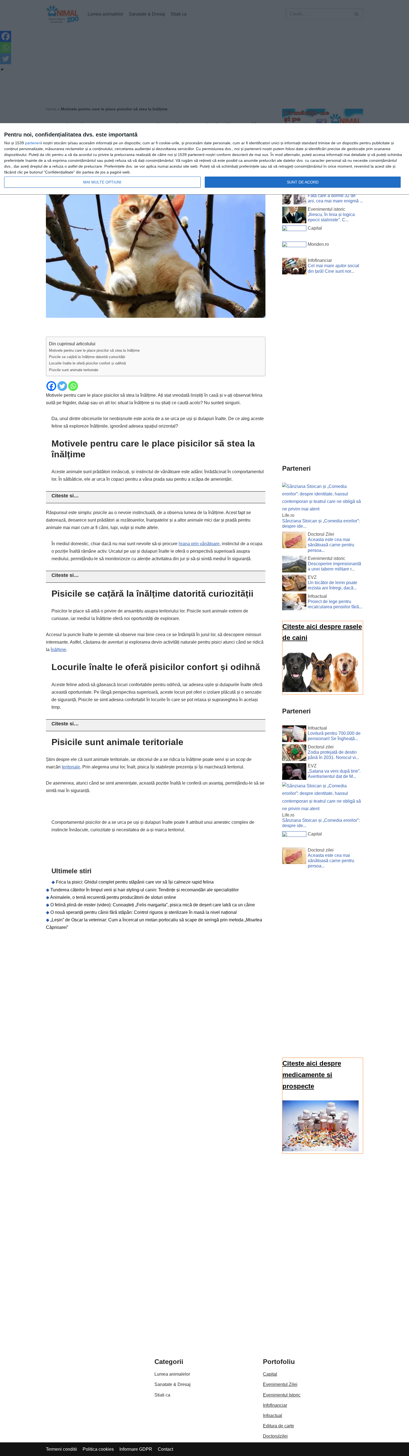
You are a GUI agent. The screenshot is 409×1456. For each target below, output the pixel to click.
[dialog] (204, 159)
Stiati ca (162, 1395)
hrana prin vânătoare (199, 543)
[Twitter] (62, 386)
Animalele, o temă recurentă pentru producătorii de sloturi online (113, 897)
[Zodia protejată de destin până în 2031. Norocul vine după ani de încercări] (294, 753)
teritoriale (71, 767)
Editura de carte (278, 1425)
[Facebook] (51, 386)
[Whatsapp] (73, 386)
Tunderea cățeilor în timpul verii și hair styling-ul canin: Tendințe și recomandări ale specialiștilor (144, 889)
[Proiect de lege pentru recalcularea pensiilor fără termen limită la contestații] (294, 603)
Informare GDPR (135, 1449)
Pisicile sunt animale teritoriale (73, 370)
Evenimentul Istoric (281, 1395)
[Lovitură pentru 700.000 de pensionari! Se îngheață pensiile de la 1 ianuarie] (294, 734)
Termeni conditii (61, 1449)
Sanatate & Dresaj (172, 1384)
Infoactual (272, 1415)
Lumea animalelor (172, 1374)
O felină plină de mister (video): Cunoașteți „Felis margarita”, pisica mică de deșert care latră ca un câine (152, 904)
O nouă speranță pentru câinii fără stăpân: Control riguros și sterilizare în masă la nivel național (143, 912)
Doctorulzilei (275, 1436)
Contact (165, 1449)
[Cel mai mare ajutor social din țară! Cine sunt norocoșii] (294, 267)
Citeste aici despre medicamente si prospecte (311, 1075)
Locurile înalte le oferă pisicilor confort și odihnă (87, 363)
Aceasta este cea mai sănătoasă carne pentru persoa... (331, 544)
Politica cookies (98, 1449)
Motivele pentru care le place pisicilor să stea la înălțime (94, 350)
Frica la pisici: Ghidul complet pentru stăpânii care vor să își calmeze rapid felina (135, 882)
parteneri (33, 143)
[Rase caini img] (320, 690)
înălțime (58, 649)
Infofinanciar (275, 1405)
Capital (270, 1374)
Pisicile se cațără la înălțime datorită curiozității (87, 357)
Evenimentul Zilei (280, 1384)
